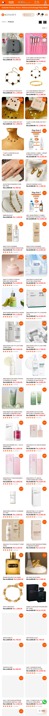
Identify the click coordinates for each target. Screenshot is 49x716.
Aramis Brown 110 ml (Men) (12, 577)
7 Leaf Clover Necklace (11, 153)
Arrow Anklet (8, 638)
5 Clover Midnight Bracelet (12, 91)
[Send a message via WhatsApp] (44, 702)
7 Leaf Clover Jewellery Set (12, 122)
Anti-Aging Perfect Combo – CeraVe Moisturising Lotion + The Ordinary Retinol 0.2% (36, 217)
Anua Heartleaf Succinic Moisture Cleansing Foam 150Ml (35, 413)
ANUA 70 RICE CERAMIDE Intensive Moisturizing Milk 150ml (35, 248)
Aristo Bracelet (8, 606)
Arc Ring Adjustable (33, 577)
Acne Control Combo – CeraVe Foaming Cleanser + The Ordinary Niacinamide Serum (36, 154)
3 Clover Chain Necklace (11, 57)
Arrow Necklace (32, 638)
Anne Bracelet (8, 215)
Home (3, 22)
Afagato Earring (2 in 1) (34, 184)
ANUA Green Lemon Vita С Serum (13, 312)
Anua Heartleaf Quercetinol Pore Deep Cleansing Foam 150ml (12, 413)
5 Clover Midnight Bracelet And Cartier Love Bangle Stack (35, 92)
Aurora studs (7, 667)
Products (11, 22)
